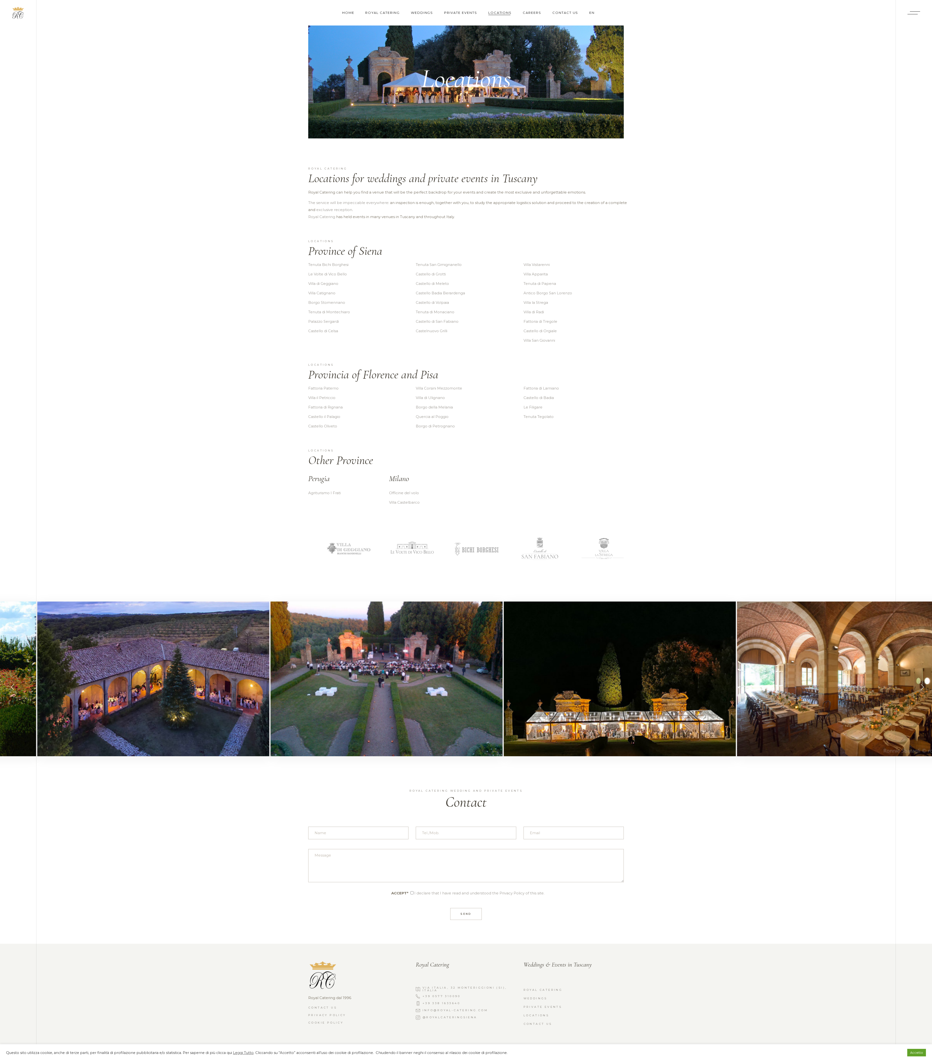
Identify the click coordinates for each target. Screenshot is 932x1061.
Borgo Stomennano (326, 302)
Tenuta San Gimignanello (439, 264)
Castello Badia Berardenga (440, 293)
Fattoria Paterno (323, 388)
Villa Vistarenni (537, 264)
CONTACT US (322, 1007)
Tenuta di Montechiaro (329, 312)
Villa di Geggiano (323, 283)
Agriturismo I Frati (324, 493)
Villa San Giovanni (539, 340)
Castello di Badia (539, 397)
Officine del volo (404, 493)
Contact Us (538, 1024)
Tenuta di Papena (540, 283)
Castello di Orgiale (540, 331)
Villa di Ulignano (430, 397)
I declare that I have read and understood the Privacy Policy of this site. (479, 893)
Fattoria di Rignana (325, 407)
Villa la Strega (536, 302)
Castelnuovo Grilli (431, 331)
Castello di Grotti (431, 274)
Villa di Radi (534, 312)
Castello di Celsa (323, 331)
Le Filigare (533, 407)
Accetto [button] (916, 1052)
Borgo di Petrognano (435, 426)
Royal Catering (321, 216)
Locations (536, 1015)
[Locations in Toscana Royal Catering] (124, 678)
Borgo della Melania (434, 407)
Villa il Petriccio (321, 397)
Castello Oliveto (322, 426)
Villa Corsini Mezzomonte (439, 388)
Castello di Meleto (432, 283)
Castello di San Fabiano (437, 321)
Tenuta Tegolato (539, 416)
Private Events (543, 1007)
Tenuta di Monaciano (435, 312)
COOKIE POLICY (325, 1022)
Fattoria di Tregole (540, 321)
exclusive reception (334, 209)
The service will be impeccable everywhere (348, 202)
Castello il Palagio (324, 416)
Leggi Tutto (243, 1053)
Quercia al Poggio (432, 416)
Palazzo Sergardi (323, 321)
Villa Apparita (536, 274)
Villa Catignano (321, 293)
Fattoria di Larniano (541, 388)
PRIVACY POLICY (327, 1015)
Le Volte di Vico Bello (327, 274)
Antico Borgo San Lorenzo (548, 293)
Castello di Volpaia (432, 302)
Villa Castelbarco (404, 502)
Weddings (535, 998)
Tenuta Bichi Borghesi (328, 264)
